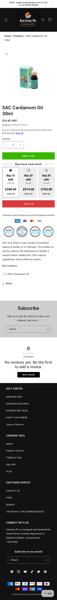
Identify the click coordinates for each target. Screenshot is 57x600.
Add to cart (28, 204)
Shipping (6, 125)
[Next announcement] (51, 4)
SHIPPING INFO (14, 397)
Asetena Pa (23, 594)
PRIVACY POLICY (15, 451)
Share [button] (9, 283)
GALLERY (11, 464)
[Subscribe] (47, 329)
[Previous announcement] (5, 4)
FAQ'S (9, 497)
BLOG (9, 471)
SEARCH (10, 504)
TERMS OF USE (14, 457)
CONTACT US (13, 491)
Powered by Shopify (37, 594)
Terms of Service (15, 424)
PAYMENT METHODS (17, 410)
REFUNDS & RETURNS (17, 404)
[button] (6, 19)
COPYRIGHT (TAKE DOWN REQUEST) (25, 511)
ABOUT (10, 444)
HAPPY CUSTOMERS (16, 417)
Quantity (6, 139)
